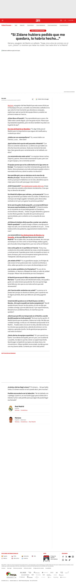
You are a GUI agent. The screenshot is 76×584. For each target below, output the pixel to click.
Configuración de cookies (38, 568)
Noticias (17, 410)
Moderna (30, 577)
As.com (3, 98)
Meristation (63, 577)
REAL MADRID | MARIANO (38, 30)
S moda (49, 577)
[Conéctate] (65, 20)
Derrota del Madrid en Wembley (19, 129)
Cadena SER (52, 572)
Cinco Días (38, 575)
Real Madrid (19, 406)
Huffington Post (25, 575)
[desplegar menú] (2, 20)
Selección (22, 25)
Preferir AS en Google (43, 99)
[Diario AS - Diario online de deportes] (38, 20)
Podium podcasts (37, 577)
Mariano (10, 105)
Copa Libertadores (41, 25)
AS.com (57, 572)
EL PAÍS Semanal (49, 575)
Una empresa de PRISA (11, 574)
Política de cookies (27, 568)
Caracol (66, 572)
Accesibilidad (48, 568)
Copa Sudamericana (52, 25)
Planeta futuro (55, 575)
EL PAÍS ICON (43, 577)
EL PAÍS (23, 572)
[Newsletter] (61, 20)
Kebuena (61, 575)
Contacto (3, 568)
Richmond (22, 577)
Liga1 (16, 25)
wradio (32, 575)
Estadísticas (24, 410)
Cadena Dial (43, 575)
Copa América (30, 25)
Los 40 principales (29, 572)
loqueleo (55, 577)
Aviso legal (9, 568)
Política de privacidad (17, 568)
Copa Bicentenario (64, 25)
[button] (32, 99)
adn (61, 572)
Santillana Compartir (44, 572)
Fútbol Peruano (6, 25)
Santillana (36, 572)
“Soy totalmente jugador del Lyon (32, 186)
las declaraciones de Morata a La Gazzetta (26, 236)
